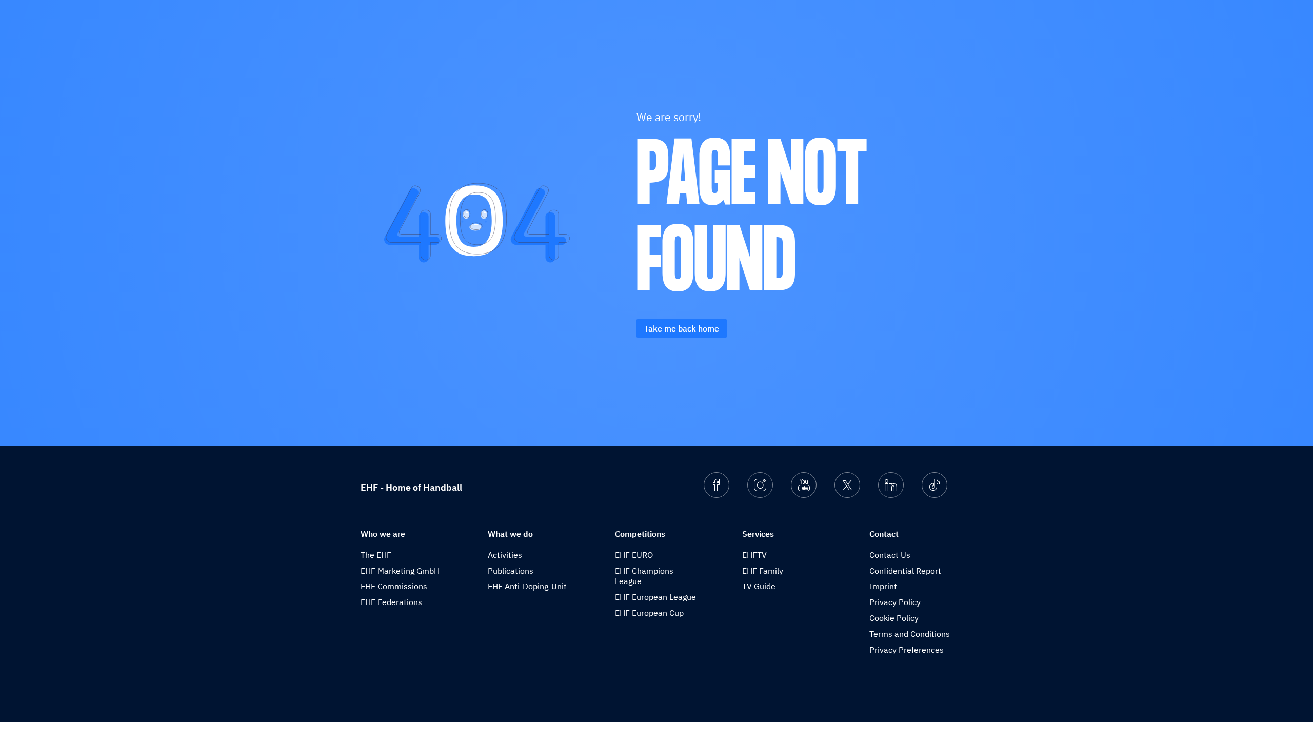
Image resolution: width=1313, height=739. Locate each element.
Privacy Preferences (906, 650)
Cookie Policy (894, 618)
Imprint (883, 586)
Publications (510, 571)
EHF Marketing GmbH (400, 571)
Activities (505, 555)
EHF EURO (634, 555)
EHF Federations (391, 602)
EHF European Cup (649, 613)
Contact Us (889, 555)
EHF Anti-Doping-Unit (527, 586)
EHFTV (754, 555)
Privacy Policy (895, 602)
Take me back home (681, 328)
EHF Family (762, 571)
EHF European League (655, 597)
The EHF (376, 555)
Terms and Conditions (909, 634)
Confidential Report (905, 571)
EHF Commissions (394, 586)
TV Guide (758, 586)
